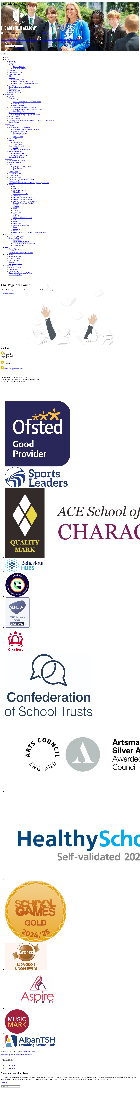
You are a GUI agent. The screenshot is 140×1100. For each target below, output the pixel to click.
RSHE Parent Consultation (22, 149)
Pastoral (11, 140)
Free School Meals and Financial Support (22, 107)
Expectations (17, 240)
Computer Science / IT (20, 194)
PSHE (15, 221)
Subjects (11, 184)
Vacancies (8, 247)
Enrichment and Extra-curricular (19, 127)
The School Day (14, 91)
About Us (8, 59)
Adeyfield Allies (18, 153)
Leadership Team (18, 80)
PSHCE (15, 148)
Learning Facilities (15, 173)
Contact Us (12, 63)
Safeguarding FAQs (15, 275)
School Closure (14, 116)
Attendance (12, 96)
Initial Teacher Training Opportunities (21, 253)
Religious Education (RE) (21, 225)
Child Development (19, 190)
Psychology (17, 223)
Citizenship (16, 192)
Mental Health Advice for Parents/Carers (22, 113)
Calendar (12, 70)
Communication (14, 100)
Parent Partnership (19, 105)
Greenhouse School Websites (22, 1054)
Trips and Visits (18, 137)
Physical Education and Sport (22, 218)
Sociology (16, 229)
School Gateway (14, 118)
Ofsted (11, 76)
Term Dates (13, 89)
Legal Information (29, 1051)
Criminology (17, 196)
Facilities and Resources (21, 242)
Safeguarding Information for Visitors (21, 273)
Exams (11, 164)
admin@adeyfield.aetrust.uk (13, 369)
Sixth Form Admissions (16, 236)
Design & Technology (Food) (22, 197)
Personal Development (16, 146)
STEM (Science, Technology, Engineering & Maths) (30, 232)
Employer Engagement (16, 258)
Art (14, 186)
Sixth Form (8, 234)
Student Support (18, 245)
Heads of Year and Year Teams (23, 81)
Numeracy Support (15, 177)
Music (15, 214)
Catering (12, 98)
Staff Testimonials (15, 251)
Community (9, 254)
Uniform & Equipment (16, 157)
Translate (20, 48)
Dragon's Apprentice (15, 264)
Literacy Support (14, 175)
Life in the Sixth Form (16, 238)
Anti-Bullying (17, 142)
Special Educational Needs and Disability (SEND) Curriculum (29, 183)
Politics (15, 219)
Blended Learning (15, 162)
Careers (11, 126)
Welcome (12, 61)
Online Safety (13, 271)
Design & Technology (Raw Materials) (25, 201)
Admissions (13, 65)
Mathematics (17, 210)
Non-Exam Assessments (21, 170)
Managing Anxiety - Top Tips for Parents (26, 115)
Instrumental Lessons (20, 133)
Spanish (15, 231)
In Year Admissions (19, 68)
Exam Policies (17, 168)
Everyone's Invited (15, 267)
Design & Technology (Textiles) (23, 203)
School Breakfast (18, 111)
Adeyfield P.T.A (14, 260)
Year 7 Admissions (19, 67)
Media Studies (17, 212)
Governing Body (14, 74)
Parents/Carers (9, 94)
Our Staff (12, 78)
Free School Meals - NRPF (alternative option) (28, 109)
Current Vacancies (15, 249)
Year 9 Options (14, 122)
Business (16, 188)
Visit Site (4, 1083)
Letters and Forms (19, 103)
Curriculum (8, 159)
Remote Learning (14, 181)
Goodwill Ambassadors (20, 155)
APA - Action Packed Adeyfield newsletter (27, 102)
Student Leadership (15, 151)
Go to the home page (7, 293)
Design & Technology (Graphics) (24, 199)
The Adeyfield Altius (16, 256)
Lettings (11, 262)
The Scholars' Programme (21, 135)
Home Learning (14, 172)
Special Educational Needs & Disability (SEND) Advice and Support (31, 120)
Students (7, 124)
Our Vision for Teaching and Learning (21, 179)
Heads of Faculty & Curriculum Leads (25, 83)
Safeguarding (9, 266)
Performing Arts (18, 216)
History (15, 208)
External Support (14, 269)
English (15, 205)
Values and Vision (15, 92)
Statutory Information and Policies (20, 87)
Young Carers (17, 144)
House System (13, 138)
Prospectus (12, 85)
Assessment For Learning (17, 161)
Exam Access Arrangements (22, 166)
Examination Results (15, 72)
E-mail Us (45, 33)
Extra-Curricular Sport (20, 131)
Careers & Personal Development (24, 243)
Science (15, 227)
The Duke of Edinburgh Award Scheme (26, 129)
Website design (6, 1054)
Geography (16, 207)
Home (7, 57)
